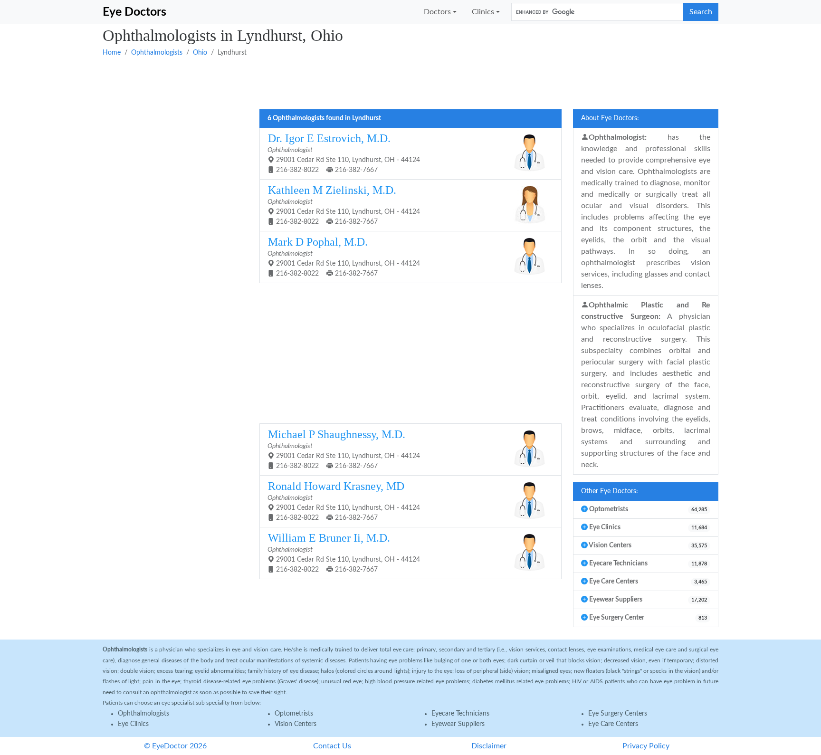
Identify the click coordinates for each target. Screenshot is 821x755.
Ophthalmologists (156, 52)
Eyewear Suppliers (458, 724)
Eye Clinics (133, 724)
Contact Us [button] (332, 746)
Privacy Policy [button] (645, 746)
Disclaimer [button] (488, 746)
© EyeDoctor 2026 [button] (175, 746)
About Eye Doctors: (610, 118)
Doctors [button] (437, 12)
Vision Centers (295, 724)
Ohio (200, 52)
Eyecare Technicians (460, 713)
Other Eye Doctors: (609, 491)
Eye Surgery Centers (617, 713)
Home (112, 52)
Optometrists (294, 713)
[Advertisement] (388, 82)
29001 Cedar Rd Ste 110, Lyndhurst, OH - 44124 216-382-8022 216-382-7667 (343, 152)
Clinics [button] (483, 12)
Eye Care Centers (613, 724)
